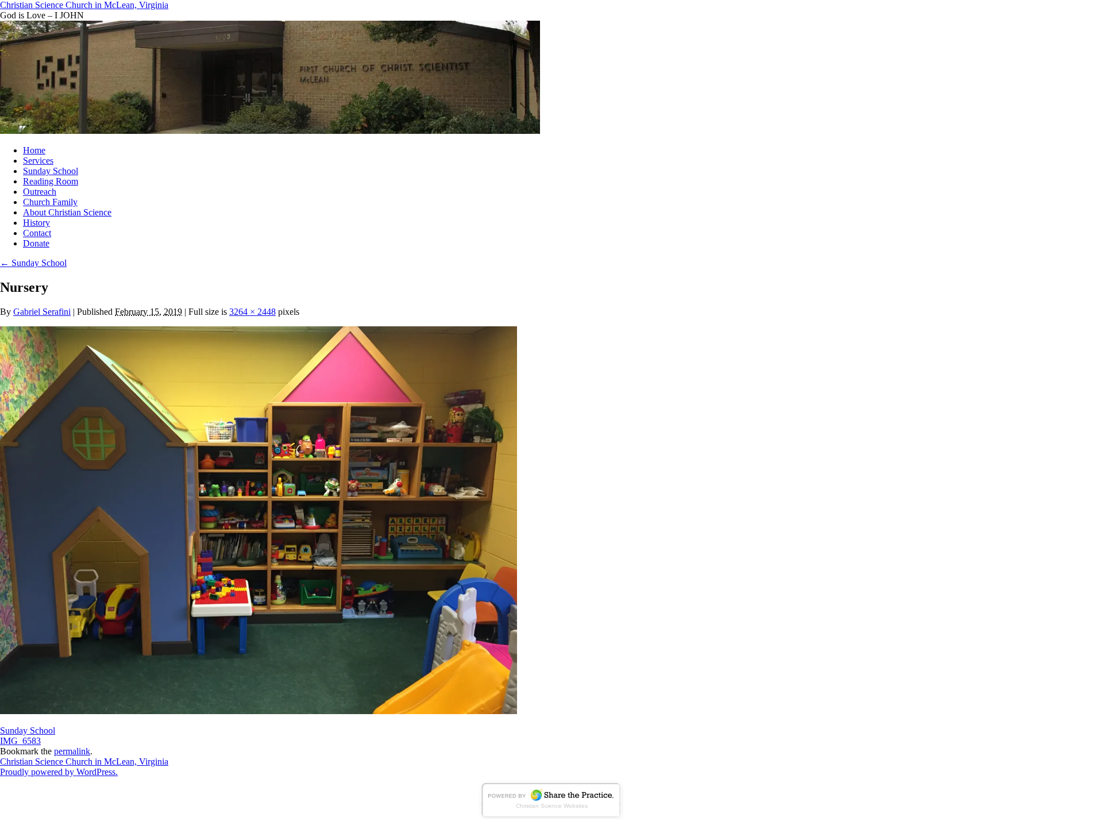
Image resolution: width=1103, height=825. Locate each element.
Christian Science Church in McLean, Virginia (84, 5)
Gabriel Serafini (42, 312)
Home (34, 150)
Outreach (39, 191)
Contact (37, 233)
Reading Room (50, 181)
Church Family (50, 202)
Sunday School (50, 171)
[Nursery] (258, 711)
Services (38, 160)
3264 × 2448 (252, 312)
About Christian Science (67, 212)
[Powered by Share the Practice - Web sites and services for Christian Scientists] (551, 816)
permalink (72, 751)
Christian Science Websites (552, 806)
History (36, 223)
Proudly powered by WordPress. (59, 772)
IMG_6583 (20, 741)
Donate (36, 243)
